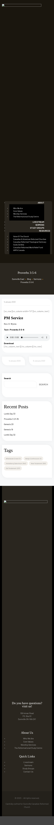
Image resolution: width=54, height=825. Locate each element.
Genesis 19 (8, 429)
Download (9, 343)
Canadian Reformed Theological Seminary (29, 242)
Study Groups (37, 228)
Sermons (28, 765)
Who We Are (18, 208)
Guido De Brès (18, 245)
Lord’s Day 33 (9, 413)
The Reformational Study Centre (26, 216)
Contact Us (28, 771)
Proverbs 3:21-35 (11, 419)
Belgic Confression (33, 458)
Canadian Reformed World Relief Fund (28, 247)
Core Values (18, 211)
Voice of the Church (21, 236)
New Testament (38, 463)
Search (7, 378)
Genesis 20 (9, 424)
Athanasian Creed (13, 458)
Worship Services (20, 214)
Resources (44, 231)
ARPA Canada (19, 250)
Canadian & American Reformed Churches (29, 239)
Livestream (28, 762)
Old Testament (13, 468)
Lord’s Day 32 (9, 434)
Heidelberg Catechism (16, 463)
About (41, 202)
